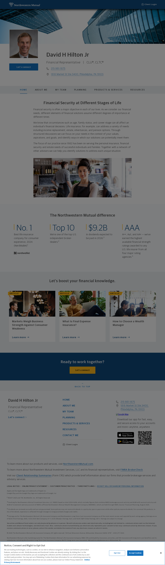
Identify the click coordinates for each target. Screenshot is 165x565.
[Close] (161, 553)
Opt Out (117, 553)
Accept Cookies (135, 553)
